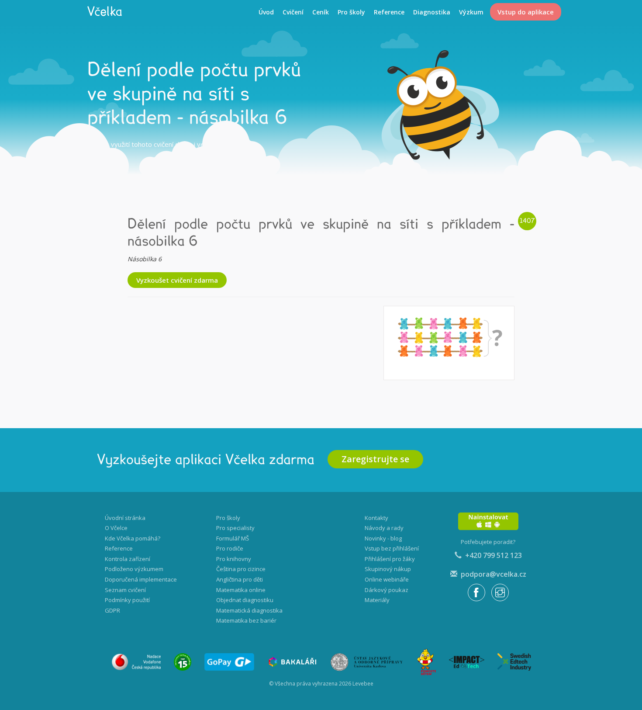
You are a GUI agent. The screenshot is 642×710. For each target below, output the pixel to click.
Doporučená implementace (141, 579)
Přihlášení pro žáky (390, 559)
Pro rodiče (229, 548)
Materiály (377, 600)
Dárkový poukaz (386, 590)
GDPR (112, 610)
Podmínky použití (127, 600)
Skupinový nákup (388, 569)
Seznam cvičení (125, 590)
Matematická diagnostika (249, 610)
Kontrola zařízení (127, 559)
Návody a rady (384, 528)
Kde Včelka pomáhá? (132, 538)
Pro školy (351, 12)
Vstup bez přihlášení (392, 548)
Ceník (320, 12)
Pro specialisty (235, 528)
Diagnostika (431, 12)
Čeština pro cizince (241, 569)
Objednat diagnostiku (244, 600)
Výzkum (471, 12)
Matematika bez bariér (246, 620)
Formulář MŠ (232, 538)
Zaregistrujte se (375, 459)
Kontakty (376, 518)
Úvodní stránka (125, 518)
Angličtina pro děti (239, 579)
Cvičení (293, 12)
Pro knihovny (233, 559)
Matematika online (241, 590)
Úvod (266, 12)
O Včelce (116, 528)
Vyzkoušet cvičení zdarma (177, 280)
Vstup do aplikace (525, 11)
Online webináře (387, 579)
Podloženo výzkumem (134, 569)
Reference (389, 12)
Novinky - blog (383, 538)
